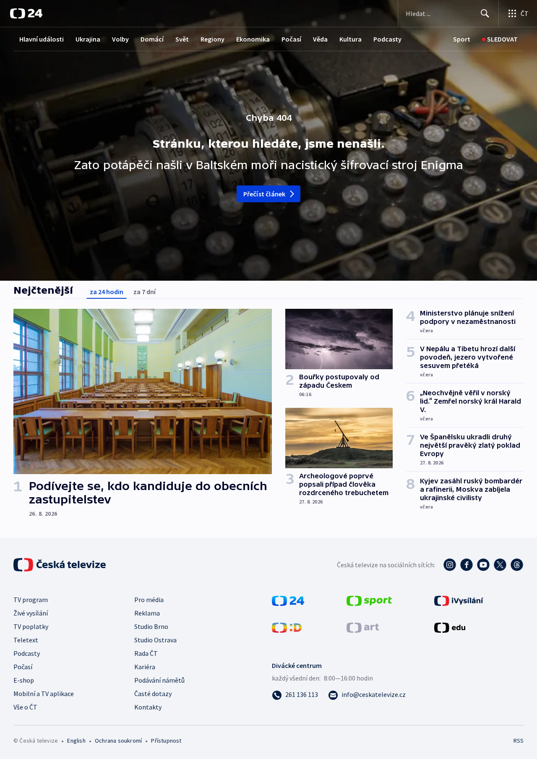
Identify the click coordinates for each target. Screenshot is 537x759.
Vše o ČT (25, 707)
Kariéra (144, 666)
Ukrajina (88, 39)
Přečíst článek (264, 194)
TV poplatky (30, 626)
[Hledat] (485, 13)
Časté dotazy (153, 693)
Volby (120, 39)
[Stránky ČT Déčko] (287, 627)
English (76, 740)
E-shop (23, 680)
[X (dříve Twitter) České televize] (500, 564)
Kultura (350, 39)
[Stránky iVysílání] (458, 600)
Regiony (212, 39)
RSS (519, 740)
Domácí (152, 39)
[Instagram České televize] (449, 564)
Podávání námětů (159, 680)
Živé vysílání (30, 613)
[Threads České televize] (517, 564)
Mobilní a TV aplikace (43, 693)
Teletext (25, 640)
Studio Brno (151, 626)
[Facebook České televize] (466, 564)
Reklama (147, 613)
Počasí (291, 39)
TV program (30, 599)
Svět (182, 39)
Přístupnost (166, 740)
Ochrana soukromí (118, 740)
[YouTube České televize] (483, 564)
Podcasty (387, 39)
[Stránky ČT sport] (369, 600)
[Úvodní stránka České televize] (60, 564)
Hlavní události (41, 39)
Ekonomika (253, 39)
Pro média (149, 599)
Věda (320, 39)
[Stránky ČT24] (288, 600)
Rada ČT (146, 653)
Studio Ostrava (155, 640)
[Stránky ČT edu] (449, 627)
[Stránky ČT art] (363, 627)
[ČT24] (26, 13)
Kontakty (148, 707)
